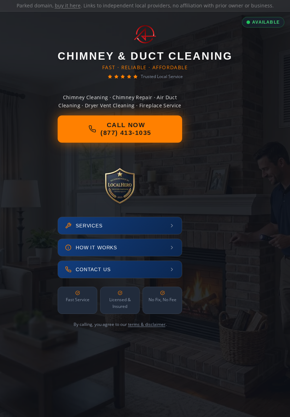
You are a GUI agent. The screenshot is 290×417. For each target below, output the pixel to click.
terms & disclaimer (147, 324)
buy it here (68, 5)
